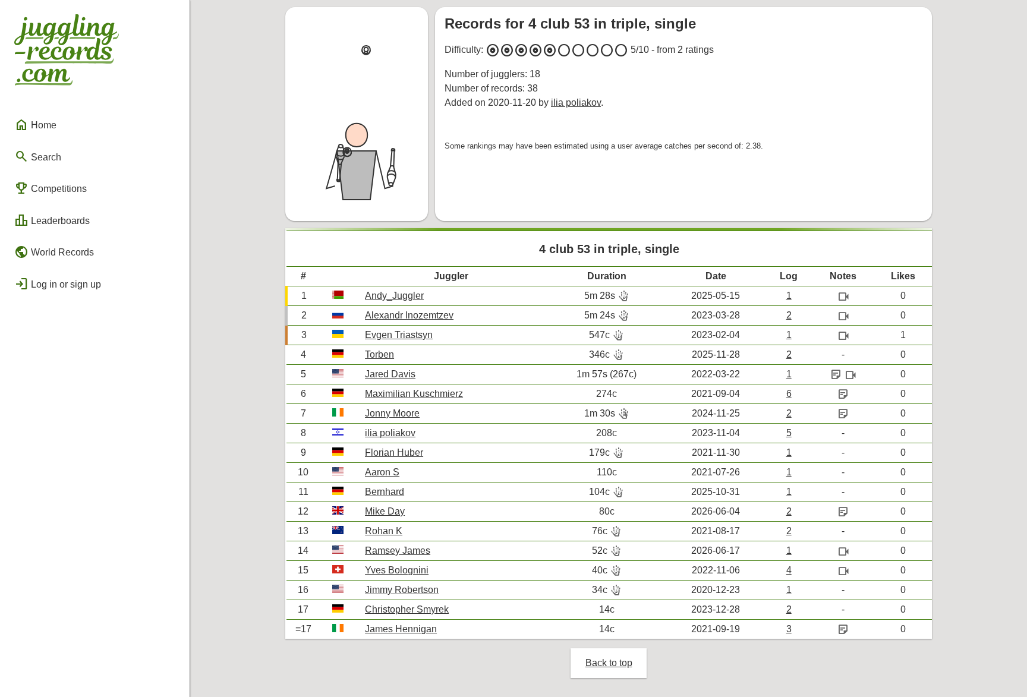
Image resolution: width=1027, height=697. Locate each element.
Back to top (608, 663)
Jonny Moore (392, 413)
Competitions (50, 188)
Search (37, 156)
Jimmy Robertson (402, 590)
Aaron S (382, 472)
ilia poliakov (576, 102)
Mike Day (385, 511)
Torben (379, 354)
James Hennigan (401, 629)
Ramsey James (397, 550)
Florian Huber (394, 452)
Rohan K (383, 531)
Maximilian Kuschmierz (414, 394)
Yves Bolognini (397, 570)
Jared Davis (390, 374)
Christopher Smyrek (407, 609)
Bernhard (384, 492)
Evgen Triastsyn (399, 335)
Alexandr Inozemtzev (409, 315)
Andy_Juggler (394, 296)
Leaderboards (52, 220)
